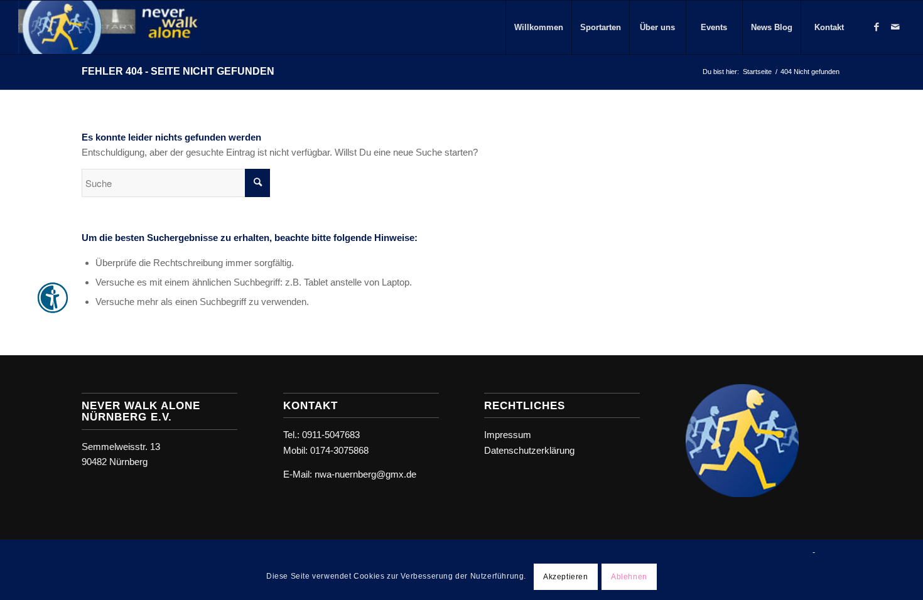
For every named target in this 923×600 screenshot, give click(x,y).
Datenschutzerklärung (529, 450)
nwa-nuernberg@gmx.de (365, 474)
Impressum (507, 434)
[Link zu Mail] (895, 27)
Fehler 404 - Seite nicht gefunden (178, 71)
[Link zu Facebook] (876, 27)
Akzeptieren (565, 576)
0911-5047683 (331, 434)
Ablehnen (629, 576)
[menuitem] (538, 27)
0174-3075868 (339, 450)
